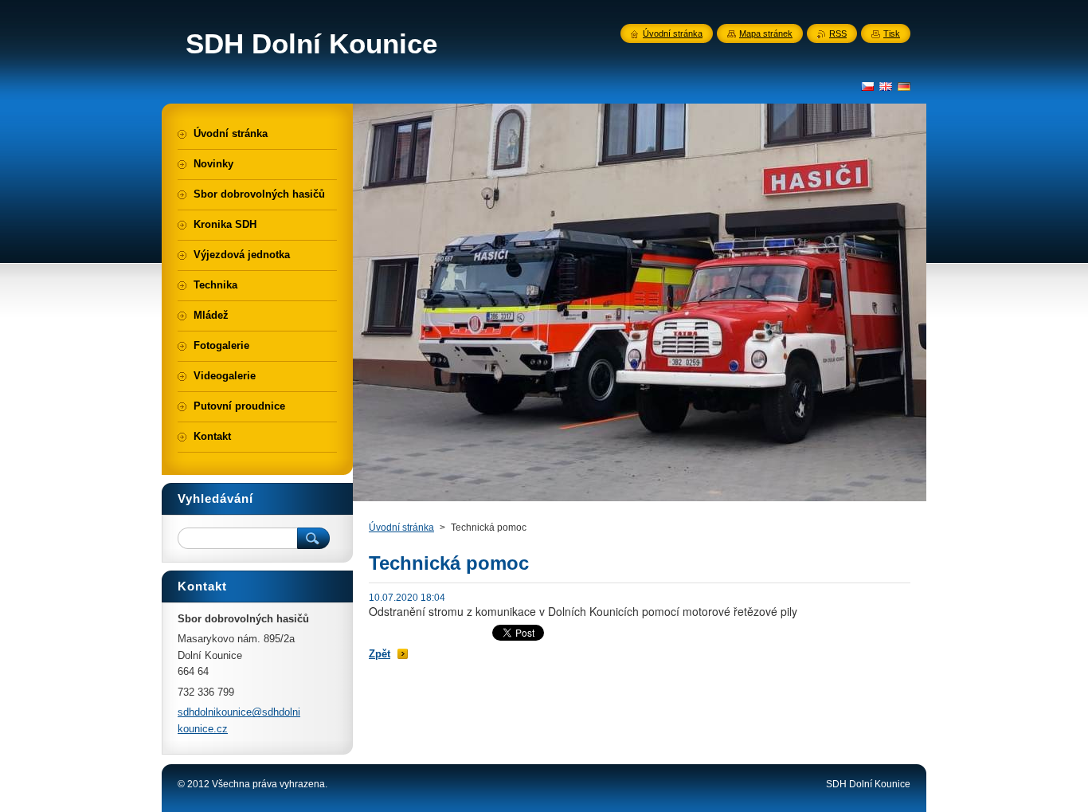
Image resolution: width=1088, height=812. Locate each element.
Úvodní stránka (401, 527)
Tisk (891, 33)
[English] (885, 86)
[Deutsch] (904, 86)
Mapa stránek (766, 33)
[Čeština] (867, 86)
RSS (838, 33)
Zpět (379, 654)
